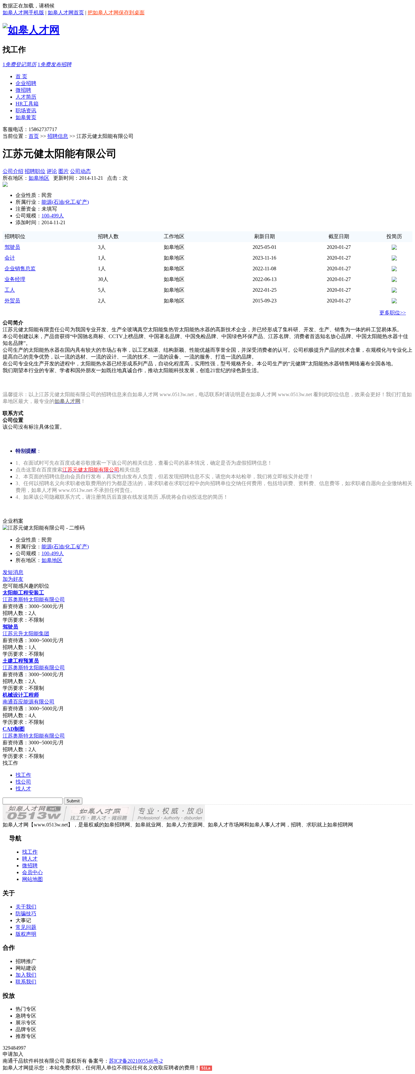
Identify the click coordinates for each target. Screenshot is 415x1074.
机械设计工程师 (21, 695)
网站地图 (32, 879)
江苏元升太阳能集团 (26, 633)
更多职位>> (392, 312)
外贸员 (12, 300)
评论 (52, 171)
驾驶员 (12, 247)
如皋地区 (39, 178)
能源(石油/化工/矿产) (65, 202)
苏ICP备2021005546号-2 (136, 1061)
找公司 (23, 782)
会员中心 (32, 872)
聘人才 (30, 858)
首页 (34, 136)
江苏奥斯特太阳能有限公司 (34, 599)
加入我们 (26, 975)
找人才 (23, 788)
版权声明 (26, 934)
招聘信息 (57, 136)
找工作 (23, 775)
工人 (10, 290)
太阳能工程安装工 (23, 592)
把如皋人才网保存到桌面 (116, 12)
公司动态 (80, 171)
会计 (10, 258)
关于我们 (26, 906)
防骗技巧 (26, 913)
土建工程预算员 (21, 661)
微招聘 (30, 865)
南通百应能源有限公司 (28, 701)
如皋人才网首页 (66, 12)
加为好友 (13, 579)
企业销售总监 (20, 268)
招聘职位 (35, 171)
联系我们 (26, 981)
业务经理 (15, 279)
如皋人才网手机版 (23, 12)
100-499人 (53, 215)
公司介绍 (13, 171)
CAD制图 (14, 729)
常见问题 (26, 927)
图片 (63, 171)
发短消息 (13, 572)
